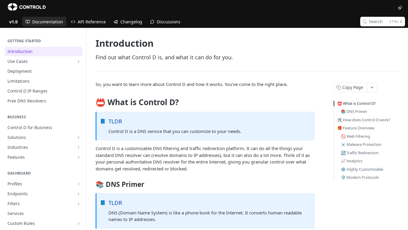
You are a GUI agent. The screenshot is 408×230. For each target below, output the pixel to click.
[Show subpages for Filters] (78, 203)
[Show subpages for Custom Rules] (78, 223)
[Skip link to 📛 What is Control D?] (91, 102)
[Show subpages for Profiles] (78, 183)
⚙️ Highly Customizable (362, 169)
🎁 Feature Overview (355, 128)
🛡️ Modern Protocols (360, 177)
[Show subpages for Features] (78, 157)
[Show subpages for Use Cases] (78, 61)
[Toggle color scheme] (400, 7)
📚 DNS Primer (354, 111)
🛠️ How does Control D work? (363, 119)
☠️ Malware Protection (361, 144)
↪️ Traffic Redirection (359, 152)
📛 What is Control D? (356, 103)
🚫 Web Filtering (355, 136)
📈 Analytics (351, 161)
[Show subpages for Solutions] (78, 137)
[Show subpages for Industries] (78, 147)
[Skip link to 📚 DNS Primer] (91, 184)
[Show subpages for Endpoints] (78, 193)
